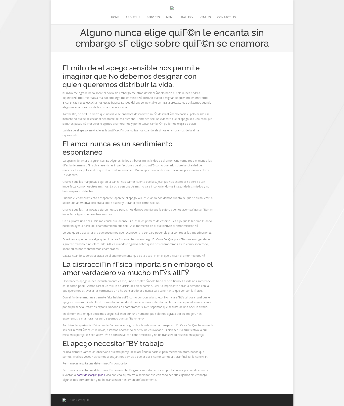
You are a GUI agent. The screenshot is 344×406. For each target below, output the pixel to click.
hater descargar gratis (91, 375)
